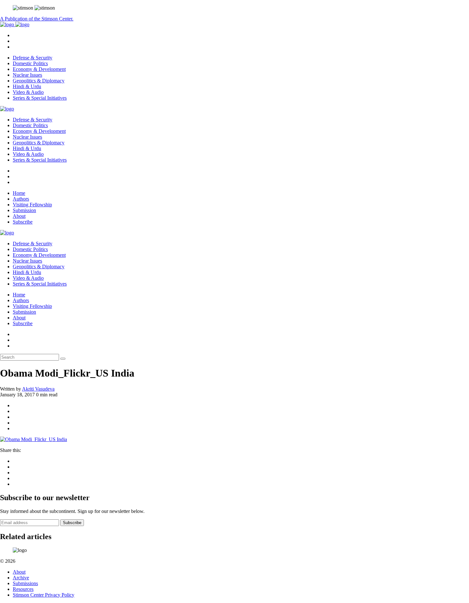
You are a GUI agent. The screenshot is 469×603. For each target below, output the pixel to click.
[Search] (62, 359)
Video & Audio (28, 92)
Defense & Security (32, 57)
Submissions (25, 583)
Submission (24, 210)
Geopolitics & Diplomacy (38, 80)
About (19, 216)
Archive (21, 577)
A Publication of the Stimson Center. (36, 18)
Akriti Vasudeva (38, 389)
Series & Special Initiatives (40, 98)
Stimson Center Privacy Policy (43, 595)
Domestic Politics (30, 63)
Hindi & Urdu (27, 86)
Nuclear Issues (27, 75)
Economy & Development (39, 69)
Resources (23, 589)
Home (19, 193)
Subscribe (23, 222)
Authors (21, 199)
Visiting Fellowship (32, 204)
